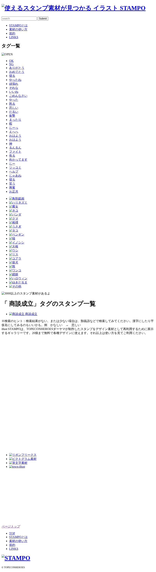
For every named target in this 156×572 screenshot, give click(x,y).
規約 (12, 33)
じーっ (13, 127)
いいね (13, 91)
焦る (12, 155)
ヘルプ (13, 171)
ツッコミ (15, 167)
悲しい (13, 107)
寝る (12, 75)
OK (11, 60)
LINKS (13, 37)
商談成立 (30, 314)
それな (13, 87)
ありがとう (16, 67)
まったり (15, 119)
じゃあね (15, 175)
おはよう (15, 135)
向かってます (18, 159)
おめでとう (16, 71)
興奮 (12, 187)
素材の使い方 (18, 29)
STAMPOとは (18, 25)
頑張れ (13, 83)
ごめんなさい (18, 95)
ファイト (15, 151)
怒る (12, 103)
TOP (12, 533)
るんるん (15, 147)
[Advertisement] (17, 392)
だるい (13, 111)
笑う (12, 183)
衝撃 (12, 115)
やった (13, 99)
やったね (15, 79)
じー (12, 163)
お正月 (13, 191)
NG (11, 64)
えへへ (13, 131)
